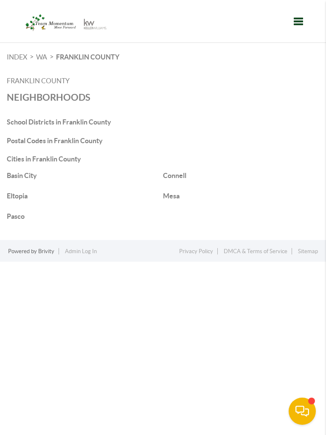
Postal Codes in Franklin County (55, 140)
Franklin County (87, 57)
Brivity (46, 251)
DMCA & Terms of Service (255, 251)
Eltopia (17, 195)
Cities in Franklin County (44, 159)
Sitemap (308, 251)
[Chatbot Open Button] (302, 411)
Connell (174, 175)
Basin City (22, 175)
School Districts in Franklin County (59, 122)
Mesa (171, 195)
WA (41, 57)
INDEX (17, 57)
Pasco (16, 216)
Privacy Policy (196, 251)
